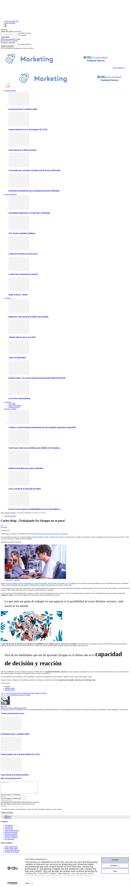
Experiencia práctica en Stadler (21, 695)
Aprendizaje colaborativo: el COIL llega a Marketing (29, 213)
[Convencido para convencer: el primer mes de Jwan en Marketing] (18, 166)
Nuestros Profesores (11, 194)
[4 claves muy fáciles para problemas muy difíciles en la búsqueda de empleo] (18, 444)
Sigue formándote (10, 23)
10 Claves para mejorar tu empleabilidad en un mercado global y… (35, 509)
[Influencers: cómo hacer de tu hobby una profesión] (18, 313)
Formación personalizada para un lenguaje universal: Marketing (33, 191)
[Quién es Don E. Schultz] (18, 291)
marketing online (10, 690)
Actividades (12, 404)
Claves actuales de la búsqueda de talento (24, 489)
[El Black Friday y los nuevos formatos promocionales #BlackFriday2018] (18, 374)
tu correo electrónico (25, 44)
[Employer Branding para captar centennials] (18, 464)
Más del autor (19, 713)
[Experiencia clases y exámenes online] (18, 105)
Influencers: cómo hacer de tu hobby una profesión (28, 317)
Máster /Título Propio (11, 848)
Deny (115, 871)
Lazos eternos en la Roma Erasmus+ (22, 150)
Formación (8, 402)
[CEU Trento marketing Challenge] (18, 229)
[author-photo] (5, 704)
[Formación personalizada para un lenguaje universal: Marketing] (18, 187)
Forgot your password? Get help (10, 39)
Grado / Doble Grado (11, 846)
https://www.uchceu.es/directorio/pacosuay (14, 708)
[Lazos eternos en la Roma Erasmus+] (18, 146)
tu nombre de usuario (25, 33)
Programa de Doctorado (12, 852)
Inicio (2, 513)
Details (27, 883)
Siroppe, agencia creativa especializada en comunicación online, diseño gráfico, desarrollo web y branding (40, 583)
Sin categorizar (9, 839)
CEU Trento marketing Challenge (21, 233)
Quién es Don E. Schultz (17, 294)
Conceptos (8, 298)
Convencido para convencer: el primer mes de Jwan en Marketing (34, 170)
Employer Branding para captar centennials (25, 468)
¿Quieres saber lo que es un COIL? (22, 337)
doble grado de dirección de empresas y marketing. (51, 534)
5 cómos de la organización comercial (23, 274)
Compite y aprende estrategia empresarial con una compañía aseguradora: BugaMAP (42, 427)
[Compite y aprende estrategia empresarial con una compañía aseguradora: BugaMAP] (18, 423)
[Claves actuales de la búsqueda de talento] (18, 485)
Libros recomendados (14, 405)
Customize (113, 865)
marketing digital (10, 688)
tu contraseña (22, 35)
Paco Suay (4, 527)
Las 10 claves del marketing (19, 398)
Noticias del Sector (14, 407)
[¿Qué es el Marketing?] (18, 354)
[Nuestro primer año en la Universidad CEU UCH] (18, 125)
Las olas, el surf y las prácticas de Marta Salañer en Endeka (29, 693)
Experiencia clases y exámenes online (22, 109)
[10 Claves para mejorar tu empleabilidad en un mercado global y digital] (18, 505)
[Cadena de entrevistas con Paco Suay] (18, 250)
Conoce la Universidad (12, 21)
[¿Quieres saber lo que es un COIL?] (18, 333)
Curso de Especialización (12, 850)
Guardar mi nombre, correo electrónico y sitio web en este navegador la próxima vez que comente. (32, 809)
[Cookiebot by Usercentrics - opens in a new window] (12, 883)
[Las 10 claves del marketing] (18, 394)
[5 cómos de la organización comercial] (18, 270)
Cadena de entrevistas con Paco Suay (23, 254)
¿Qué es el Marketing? (17, 357)
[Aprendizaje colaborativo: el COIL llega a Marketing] (18, 209)
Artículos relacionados (8, 713)
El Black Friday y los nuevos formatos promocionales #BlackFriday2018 (37, 378)
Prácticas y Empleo (10, 409)
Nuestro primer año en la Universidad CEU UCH (27, 129)
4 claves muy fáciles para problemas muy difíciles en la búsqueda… (34, 448)
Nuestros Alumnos (10, 90)
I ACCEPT (115, 860)
